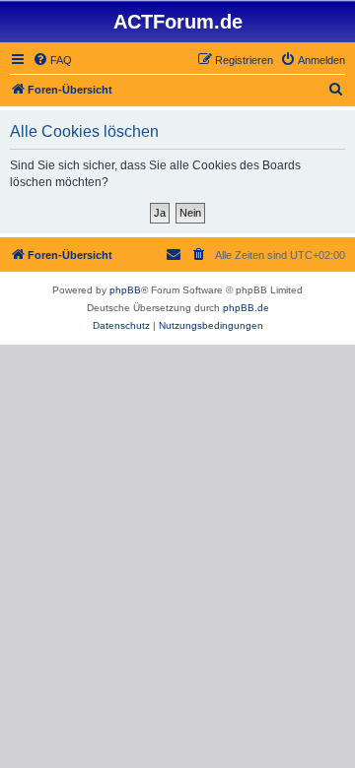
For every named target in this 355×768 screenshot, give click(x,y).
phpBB (125, 290)
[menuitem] (52, 60)
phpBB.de (246, 307)
